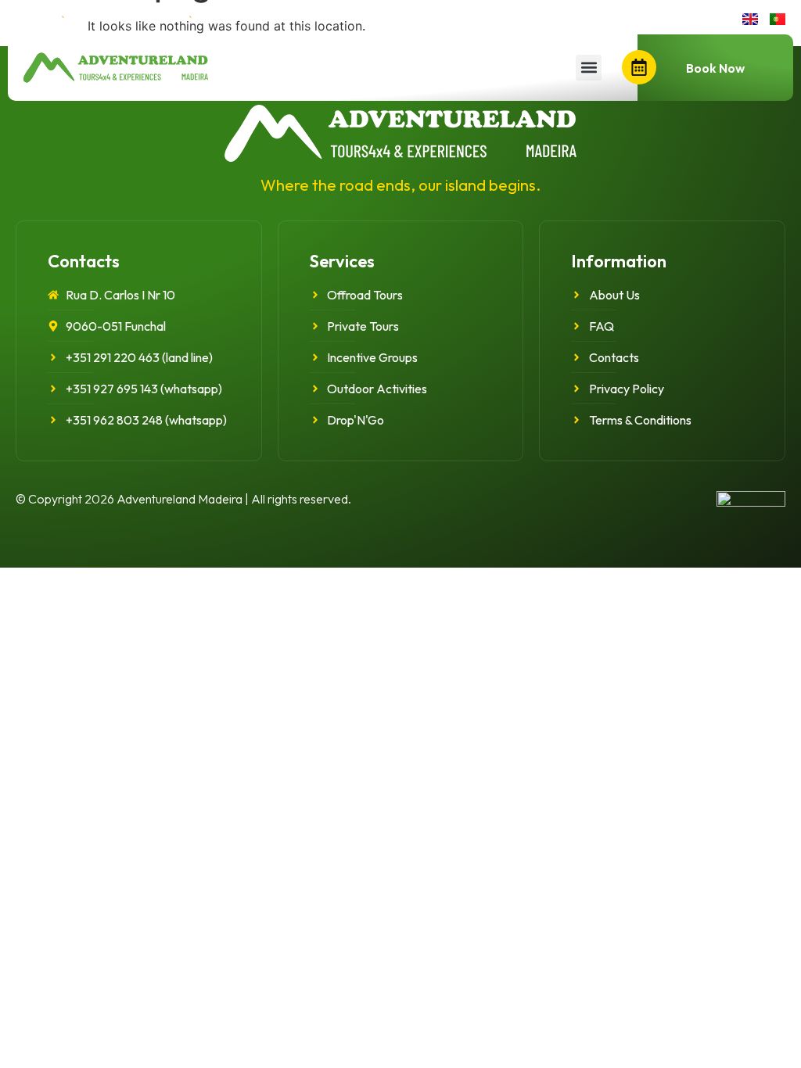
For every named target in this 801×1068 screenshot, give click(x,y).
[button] (589, 68)
